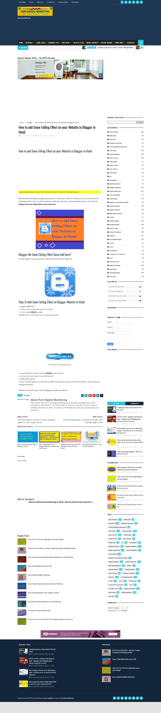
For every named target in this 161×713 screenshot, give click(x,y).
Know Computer (115, 191)
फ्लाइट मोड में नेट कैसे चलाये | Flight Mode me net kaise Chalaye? (46, 539)
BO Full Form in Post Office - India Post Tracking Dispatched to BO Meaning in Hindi (51, 548)
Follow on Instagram (117, 300)
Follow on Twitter (116, 287)
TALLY (111, 247)
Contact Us (51, 2)
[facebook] (122, 2)
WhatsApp (113, 269)
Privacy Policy (63, 2)
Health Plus (79, 42)
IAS (110, 176)
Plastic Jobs (113, 228)
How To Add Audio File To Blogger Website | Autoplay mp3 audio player (49, 446)
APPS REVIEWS (75, 47)
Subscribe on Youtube (117, 296)
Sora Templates (48, 698)
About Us (40, 2)
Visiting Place (114, 262)
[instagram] (126, 698)
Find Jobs (65, 42)
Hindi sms (119, 42)
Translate (124, 611)
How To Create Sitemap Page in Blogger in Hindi (27, 445)
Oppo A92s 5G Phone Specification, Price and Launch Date (44, 601)
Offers (111, 217)
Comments (134, 403)
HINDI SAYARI (128, 47)
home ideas (41, 42)
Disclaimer (75, 2)
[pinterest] (141, 2)
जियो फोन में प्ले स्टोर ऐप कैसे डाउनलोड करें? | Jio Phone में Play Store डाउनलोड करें (50, 619)
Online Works (106, 42)
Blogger (54, 136)
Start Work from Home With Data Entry (39, 610)
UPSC (111, 258)
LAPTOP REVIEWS (114, 195)
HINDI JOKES (113, 162)
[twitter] (129, 2)
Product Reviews (115, 232)
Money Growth (92, 42)
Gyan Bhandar (114, 154)
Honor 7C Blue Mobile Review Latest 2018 (40, 566)
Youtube (112, 276)
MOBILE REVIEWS (114, 206)
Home (31, 2)
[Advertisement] (103, 22)
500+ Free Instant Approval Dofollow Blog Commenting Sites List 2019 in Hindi (50, 557)
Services (130, 42)
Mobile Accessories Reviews (118, 202)
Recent (116, 403)
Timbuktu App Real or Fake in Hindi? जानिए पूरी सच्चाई (98, 47)
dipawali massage (115, 143)
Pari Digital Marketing (67, 698)
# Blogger (27, 395)
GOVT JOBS (112, 150)
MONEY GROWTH (114, 210)
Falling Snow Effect (52, 390)
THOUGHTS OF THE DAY (117, 254)
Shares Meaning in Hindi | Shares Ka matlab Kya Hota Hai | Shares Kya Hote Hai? (129, 468)
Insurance (113, 180)
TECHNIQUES (113, 250)
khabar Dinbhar (115, 187)
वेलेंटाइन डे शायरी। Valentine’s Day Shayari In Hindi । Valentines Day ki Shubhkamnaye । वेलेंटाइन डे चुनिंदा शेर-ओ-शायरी (129, 419)
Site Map (22, 2)
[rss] (129, 698)
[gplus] (133, 2)
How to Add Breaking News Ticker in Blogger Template (43, 592)
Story (111, 243)
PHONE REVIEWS (114, 224)
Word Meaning (114, 273)
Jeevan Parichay (114, 184)
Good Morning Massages (118, 147)
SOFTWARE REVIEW (115, 239)
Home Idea (112, 173)
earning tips (53, 42)
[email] (137, 2)
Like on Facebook (115, 291)
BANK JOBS (112, 136)
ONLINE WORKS (114, 221)
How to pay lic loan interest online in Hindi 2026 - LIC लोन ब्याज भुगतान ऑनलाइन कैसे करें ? (130, 442)
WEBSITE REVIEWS (114, 265)
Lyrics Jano (113, 199)
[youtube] (126, 2)
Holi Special (113, 169)
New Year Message (115, 213)
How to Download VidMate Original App (39, 575)
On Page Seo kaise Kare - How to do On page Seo (92, 445)
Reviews (29, 42)
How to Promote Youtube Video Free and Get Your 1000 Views (45, 584)
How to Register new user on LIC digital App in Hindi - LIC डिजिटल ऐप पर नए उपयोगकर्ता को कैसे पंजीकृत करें (130, 430)
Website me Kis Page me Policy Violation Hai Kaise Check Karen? (71, 446)
